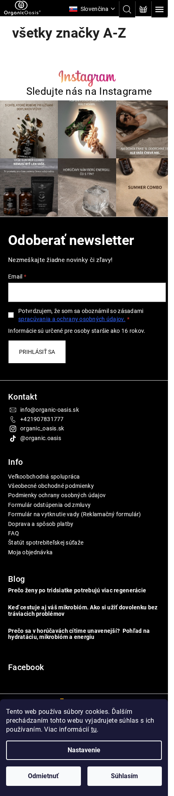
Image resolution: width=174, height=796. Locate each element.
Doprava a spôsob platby (40, 520)
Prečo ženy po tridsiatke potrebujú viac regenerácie (77, 586)
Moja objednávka (30, 548)
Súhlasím (124, 776)
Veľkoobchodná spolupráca (44, 472)
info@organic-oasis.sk (49, 405)
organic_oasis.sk (42, 424)
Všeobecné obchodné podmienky (51, 482)
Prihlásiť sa (37, 348)
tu (94, 729)
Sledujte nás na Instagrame (86, 91)
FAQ (13, 529)
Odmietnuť (43, 776)
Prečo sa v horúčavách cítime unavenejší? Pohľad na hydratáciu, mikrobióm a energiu (79, 630)
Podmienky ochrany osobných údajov (57, 491)
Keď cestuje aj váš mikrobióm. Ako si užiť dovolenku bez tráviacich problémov (82, 606)
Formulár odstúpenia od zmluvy (49, 501)
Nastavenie (84, 750)
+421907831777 (42, 415)
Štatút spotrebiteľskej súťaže (45, 538)
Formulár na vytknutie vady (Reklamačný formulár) (74, 510)
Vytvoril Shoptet (86, 697)
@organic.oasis (40, 434)
